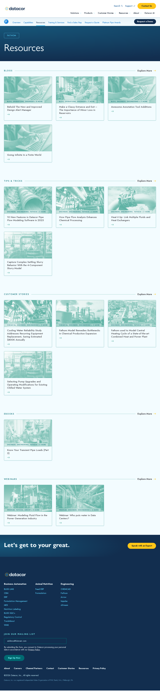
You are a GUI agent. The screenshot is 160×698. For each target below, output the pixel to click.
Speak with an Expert (142, 545)
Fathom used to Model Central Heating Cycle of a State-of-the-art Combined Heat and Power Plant (130, 333)
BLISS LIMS (9, 589)
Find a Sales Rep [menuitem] (74, 22)
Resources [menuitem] (40, 22)
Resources (123, 13)
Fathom (64, 593)
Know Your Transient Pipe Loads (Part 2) (28, 451)
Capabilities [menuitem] (28, 22)
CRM (6, 593)
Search (117, 5)
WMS (6, 625)
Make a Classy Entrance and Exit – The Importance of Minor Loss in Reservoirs (78, 110)
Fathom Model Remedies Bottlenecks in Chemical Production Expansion (79, 332)
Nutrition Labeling (12, 609)
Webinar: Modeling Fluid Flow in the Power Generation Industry (27, 517)
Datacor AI (149, 13)
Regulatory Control (13, 617)
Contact (50, 675)
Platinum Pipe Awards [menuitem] (111, 22)
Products (88, 13)
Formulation (40, 593)
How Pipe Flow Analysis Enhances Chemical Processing (78, 219)
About (136, 13)
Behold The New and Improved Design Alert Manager (24, 108)
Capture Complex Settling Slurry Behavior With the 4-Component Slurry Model (25, 265)
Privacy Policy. (34, 649)
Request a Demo (145, 21)
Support (128, 5)
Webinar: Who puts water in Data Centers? (77, 517)
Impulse (64, 601)
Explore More (145, 70)
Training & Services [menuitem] (56, 22)
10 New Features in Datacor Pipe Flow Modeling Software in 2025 (25, 219)
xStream (64, 605)
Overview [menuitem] (16, 22)
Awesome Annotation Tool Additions (131, 107)
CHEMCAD (66, 589)
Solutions (74, 13)
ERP (5, 597)
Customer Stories (106, 13)
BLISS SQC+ (9, 613)
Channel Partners (34, 675)
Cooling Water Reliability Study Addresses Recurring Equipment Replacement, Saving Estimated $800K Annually (25, 335)
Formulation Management (15, 601)
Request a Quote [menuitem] (92, 22)
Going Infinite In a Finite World (24, 155)
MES (6, 605)
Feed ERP (39, 589)
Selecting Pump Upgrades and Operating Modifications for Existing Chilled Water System (27, 384)
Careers (18, 675)
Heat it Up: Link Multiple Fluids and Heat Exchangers (130, 219)
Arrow (63, 597)
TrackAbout (9, 621)
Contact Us (147, 5)
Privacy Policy (99, 675)
